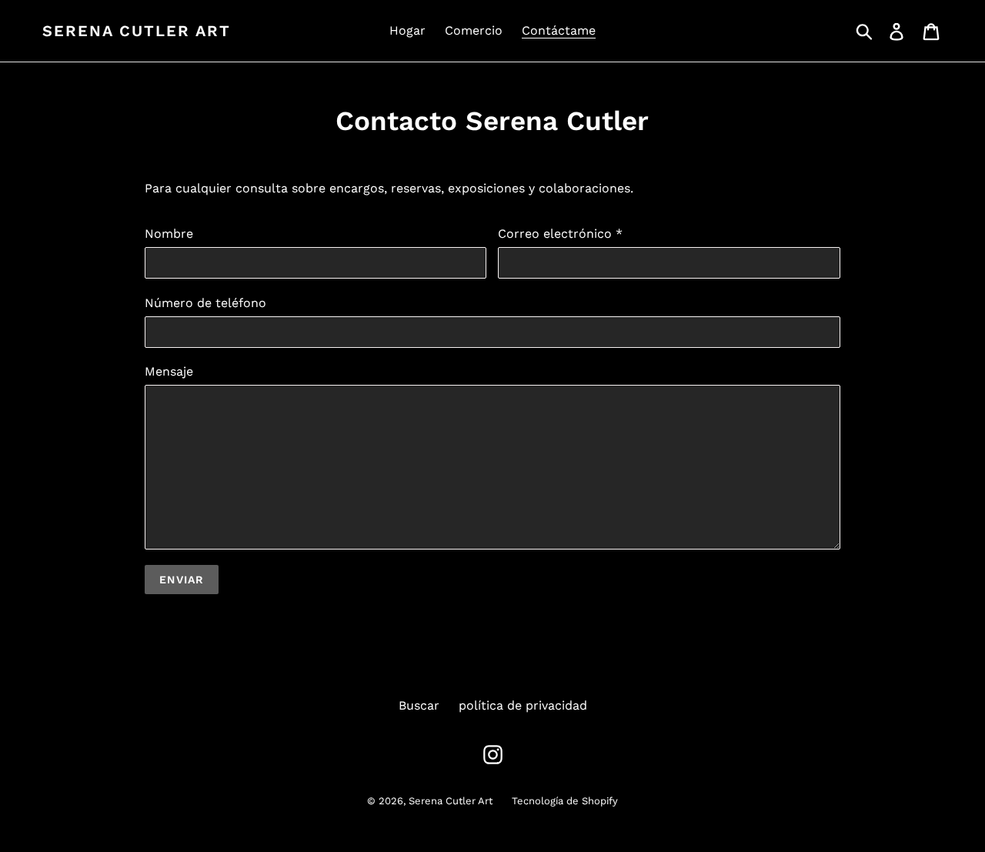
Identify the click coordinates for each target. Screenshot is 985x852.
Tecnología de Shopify (565, 801)
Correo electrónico (560, 233)
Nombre (169, 233)
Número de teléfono (205, 303)
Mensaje (169, 371)
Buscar (419, 705)
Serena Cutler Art (136, 31)
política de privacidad (523, 705)
